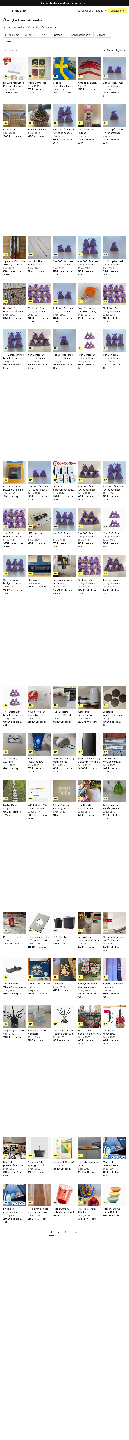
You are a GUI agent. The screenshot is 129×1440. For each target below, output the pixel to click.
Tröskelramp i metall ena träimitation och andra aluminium (38, 1210)
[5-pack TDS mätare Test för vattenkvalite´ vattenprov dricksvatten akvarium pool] (114, 969)
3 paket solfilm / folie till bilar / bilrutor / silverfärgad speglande (14, 263)
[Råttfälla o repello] (14, 923)
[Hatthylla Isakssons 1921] (89, 1148)
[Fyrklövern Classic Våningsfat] (39, 1016)
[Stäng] (126, 3)
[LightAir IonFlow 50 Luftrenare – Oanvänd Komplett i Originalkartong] (64, 566)
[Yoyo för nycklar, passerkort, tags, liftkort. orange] (89, 294)
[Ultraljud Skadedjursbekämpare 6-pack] (64, 472)
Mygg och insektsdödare (110, 1164)
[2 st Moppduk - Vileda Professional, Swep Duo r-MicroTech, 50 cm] (14, 969)
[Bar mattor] (64, 969)
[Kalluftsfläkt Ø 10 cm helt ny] (39, 969)
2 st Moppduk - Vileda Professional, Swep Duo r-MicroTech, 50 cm (13, 985)
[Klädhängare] (14, 115)
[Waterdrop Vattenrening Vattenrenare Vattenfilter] (89, 697)
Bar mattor (58, 983)
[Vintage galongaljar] (89, 68)
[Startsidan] (18, 10)
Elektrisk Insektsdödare (35, 760)
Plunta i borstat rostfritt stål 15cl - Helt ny (62, 713)
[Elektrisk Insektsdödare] (39, 744)
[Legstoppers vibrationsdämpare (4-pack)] (114, 697)
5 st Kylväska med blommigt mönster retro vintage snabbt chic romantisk (89, 985)
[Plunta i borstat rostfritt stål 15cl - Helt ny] (64, 697)
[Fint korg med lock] (39, 115)
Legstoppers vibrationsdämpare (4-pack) (113, 713)
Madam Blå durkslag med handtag (63, 760)
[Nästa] (84, 1232)
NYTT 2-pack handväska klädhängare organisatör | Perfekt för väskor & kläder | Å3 (114, 1032)
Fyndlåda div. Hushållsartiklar (86, 807)
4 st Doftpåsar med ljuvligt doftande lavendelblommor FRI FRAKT (64, 131)
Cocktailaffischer (37, 82)
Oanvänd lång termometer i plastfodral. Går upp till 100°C (38, 263)
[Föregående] (45, 1232)
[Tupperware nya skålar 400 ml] (114, 1195)
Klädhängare (10, 129)
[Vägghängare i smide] (14, 1016)
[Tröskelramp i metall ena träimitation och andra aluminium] (39, 1195)
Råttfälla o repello (12, 937)
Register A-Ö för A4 (63, 1162)
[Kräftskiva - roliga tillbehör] (89, 1195)
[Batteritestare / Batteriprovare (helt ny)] (14, 472)
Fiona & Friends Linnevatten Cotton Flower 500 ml (88, 939)
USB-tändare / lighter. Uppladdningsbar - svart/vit (38, 535)
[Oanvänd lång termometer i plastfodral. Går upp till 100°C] (39, 247)
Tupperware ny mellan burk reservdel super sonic (64, 1210)
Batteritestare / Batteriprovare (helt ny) (13, 488)
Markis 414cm (10, 805)
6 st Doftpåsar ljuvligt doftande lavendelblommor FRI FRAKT (114, 356)
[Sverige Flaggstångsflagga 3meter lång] (64, 68)
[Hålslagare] (39, 566)
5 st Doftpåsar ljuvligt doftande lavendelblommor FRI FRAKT (39, 356)
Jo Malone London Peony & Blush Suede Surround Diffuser (64, 1032)
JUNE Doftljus (60, 937)
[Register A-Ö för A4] (64, 1148)
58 (76, 1232)
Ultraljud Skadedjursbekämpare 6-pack (64, 488)
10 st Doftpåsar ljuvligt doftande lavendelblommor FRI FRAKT (89, 356)
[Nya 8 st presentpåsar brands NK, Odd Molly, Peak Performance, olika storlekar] (14, 1148)
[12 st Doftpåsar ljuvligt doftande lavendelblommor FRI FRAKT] (39, 294)
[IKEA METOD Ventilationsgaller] (114, 744)
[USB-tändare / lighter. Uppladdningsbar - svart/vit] (39, 519)
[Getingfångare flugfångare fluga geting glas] (114, 791)
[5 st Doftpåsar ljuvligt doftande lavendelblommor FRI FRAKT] (39, 340)
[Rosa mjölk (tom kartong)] (89, 115)
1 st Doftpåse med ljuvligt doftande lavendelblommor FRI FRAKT (114, 131)
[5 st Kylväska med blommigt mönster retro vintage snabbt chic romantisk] (89, 969)
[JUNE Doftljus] (64, 923)
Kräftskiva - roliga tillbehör (87, 1210)
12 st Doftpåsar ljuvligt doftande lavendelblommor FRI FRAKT (39, 310)
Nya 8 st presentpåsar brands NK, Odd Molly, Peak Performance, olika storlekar (14, 1164)
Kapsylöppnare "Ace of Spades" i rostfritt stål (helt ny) (39, 939)
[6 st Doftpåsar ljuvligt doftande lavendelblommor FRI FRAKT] (114, 340)
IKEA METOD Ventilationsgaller (112, 760)
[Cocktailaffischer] (39, 68)
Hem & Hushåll (16, 27)
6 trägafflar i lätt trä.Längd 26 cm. (62, 807)
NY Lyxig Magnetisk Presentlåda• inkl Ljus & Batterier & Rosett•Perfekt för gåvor (14, 84)
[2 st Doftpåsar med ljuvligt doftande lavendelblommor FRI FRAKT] (114, 68)
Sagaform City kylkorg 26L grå (36, 1164)
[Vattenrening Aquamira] (14, 744)
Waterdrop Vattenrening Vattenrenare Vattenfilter (85, 713)
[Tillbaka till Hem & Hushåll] (4, 27)
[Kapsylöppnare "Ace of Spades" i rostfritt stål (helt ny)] (39, 923)
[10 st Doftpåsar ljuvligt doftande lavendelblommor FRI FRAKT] (89, 340)
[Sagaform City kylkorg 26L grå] (39, 1148)
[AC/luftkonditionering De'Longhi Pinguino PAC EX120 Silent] (89, 744)
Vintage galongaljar (88, 82)
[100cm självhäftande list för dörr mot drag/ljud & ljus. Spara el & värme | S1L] (114, 923)
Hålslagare (33, 580)
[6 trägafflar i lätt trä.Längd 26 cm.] (64, 791)
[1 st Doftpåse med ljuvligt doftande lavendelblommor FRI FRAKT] (114, 115)
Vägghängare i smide (14, 1030)
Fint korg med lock (38, 129)
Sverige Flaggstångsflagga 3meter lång (63, 84)
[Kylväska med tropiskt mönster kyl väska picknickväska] (89, 1016)
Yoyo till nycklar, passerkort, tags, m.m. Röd (37, 713)
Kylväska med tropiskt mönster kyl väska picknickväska (88, 1032)
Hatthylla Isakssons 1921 (88, 1164)
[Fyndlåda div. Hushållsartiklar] (89, 791)
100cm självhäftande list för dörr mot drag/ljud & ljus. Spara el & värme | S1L (114, 939)
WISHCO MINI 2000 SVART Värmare (38, 807)
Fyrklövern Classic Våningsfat (37, 1032)
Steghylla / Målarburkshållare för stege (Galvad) (14, 310)
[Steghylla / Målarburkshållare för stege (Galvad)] (14, 294)
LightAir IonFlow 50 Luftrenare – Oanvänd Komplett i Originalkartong (63, 582)
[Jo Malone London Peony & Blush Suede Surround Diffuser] (64, 1016)
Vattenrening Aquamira (10, 760)
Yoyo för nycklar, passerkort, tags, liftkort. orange (87, 310)
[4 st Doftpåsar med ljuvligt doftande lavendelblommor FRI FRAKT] (64, 115)
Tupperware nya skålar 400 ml (111, 1210)
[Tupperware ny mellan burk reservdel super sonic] (64, 1195)
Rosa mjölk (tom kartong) (86, 131)
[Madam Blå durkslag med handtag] (64, 744)
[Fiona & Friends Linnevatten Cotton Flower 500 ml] (89, 923)
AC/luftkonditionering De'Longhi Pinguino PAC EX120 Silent (89, 760)
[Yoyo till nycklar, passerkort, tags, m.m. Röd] (39, 697)
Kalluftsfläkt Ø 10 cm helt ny (39, 985)
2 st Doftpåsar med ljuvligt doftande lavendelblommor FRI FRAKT (114, 84)
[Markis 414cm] (14, 791)
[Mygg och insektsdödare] (114, 1148)
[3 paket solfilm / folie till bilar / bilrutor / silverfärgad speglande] (14, 247)
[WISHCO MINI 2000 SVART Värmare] (39, 791)
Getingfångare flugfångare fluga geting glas (112, 807)
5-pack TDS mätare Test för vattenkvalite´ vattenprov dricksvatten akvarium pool (113, 985)
